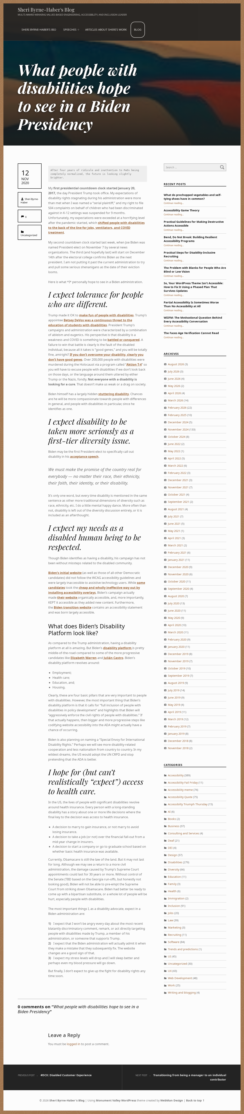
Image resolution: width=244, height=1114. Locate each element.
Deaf (171, 840)
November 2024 (178, 429)
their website (67, 597)
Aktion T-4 (134, 364)
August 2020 (176, 596)
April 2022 (174, 458)
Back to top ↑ (195, 1100)
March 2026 (175, 400)
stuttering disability (113, 394)
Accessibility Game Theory (181, 210)
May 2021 (174, 531)
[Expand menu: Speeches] (78, 30)
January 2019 (176, 733)
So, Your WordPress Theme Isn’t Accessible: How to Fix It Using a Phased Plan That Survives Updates (193, 287)
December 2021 (178, 480)
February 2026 (177, 407)
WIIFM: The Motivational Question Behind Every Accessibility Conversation (193, 319)
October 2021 (176, 494)
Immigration (176, 898)
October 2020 (176, 581)
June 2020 (174, 610)
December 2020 (178, 567)
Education (174, 876)
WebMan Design (171, 1100)
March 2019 (175, 719)
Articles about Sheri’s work (106, 29)
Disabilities (175, 862)
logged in (73, 1044)
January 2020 (176, 647)
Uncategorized (29, 235)
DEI (170, 848)
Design (172, 855)
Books (172, 819)
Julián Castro (113, 658)
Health (172, 891)
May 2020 (174, 618)
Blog (137, 29)
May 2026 (174, 386)
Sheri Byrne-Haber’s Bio (39, 29)
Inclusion (174, 906)
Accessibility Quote (180, 797)
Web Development (180, 978)
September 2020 (178, 588)
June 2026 (174, 378)
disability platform (117, 648)
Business (173, 826)
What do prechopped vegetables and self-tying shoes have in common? (192, 197)
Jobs (170, 913)
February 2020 (177, 639)
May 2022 (174, 451)
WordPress (128, 1100)
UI (169, 956)
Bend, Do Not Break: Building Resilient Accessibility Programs (190, 239)
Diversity (173, 869)
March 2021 (175, 545)
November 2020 (178, 574)
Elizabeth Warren (84, 658)
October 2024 (176, 436)
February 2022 (177, 473)
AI (169, 811)
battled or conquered (124, 340)
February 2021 (177, 552)
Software (173, 942)
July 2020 (173, 603)
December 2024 (178, 422)
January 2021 (176, 560)
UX (170, 971)
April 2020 (174, 625)
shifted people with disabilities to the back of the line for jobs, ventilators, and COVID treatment (96, 228)
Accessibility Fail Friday (183, 782)
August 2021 (176, 509)
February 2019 (177, 726)
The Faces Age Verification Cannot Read (191, 333)
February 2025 (177, 415)
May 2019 (174, 705)
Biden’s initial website (65, 573)
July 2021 (173, 516)
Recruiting (174, 935)
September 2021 (178, 502)
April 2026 (174, 393)
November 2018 (178, 748)
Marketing (174, 927)
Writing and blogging (182, 992)
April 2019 (174, 712)
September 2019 (178, 675)
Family (172, 884)
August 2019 (176, 683)
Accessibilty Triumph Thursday (187, 804)
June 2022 (174, 444)
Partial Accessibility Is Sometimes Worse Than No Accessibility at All (191, 304)
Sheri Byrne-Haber (30, 200)
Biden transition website (72, 607)
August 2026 (176, 364)
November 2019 (178, 661)
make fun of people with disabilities (106, 315)
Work (171, 985)
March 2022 (175, 465)
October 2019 (176, 668)
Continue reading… (174, 202)
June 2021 (174, 523)
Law (170, 920)
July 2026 (173, 371)
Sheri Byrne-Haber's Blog (46, 9)
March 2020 (175, 632)
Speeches (69, 29)
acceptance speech (84, 456)
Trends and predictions (183, 949)
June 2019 (174, 697)
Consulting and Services (183, 833)
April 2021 (174, 538)
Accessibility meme (180, 790)
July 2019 (173, 690)
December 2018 (178, 741)
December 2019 (178, 654)
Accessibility (176, 775)
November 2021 (178, 487)
